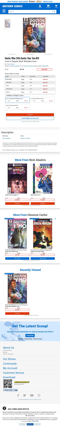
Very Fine (8, 82)
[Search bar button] (54, 11)
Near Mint (9, 79)
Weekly (20, 339)
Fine (7, 85)
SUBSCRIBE (30, 335)
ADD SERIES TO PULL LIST (30, 118)
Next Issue (48, 54)
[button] (40, 7)
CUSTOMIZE (22, 424)
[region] (6, 180)
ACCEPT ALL (30, 424)
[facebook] (18, 396)
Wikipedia (5, 352)
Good (7, 92)
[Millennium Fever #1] (43, 179)
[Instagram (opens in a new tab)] (39, 396)
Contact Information (7, 350)
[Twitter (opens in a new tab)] (24, 396)
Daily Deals (28, 339)
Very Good (9, 88)
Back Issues (38, 339)
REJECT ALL (37, 424)
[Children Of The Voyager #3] (17, 179)
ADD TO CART (17, 258)
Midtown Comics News (8, 354)
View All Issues (30, 54)
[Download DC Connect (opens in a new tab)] (31, 390)
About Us (8, 347)
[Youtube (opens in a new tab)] (31, 396)
